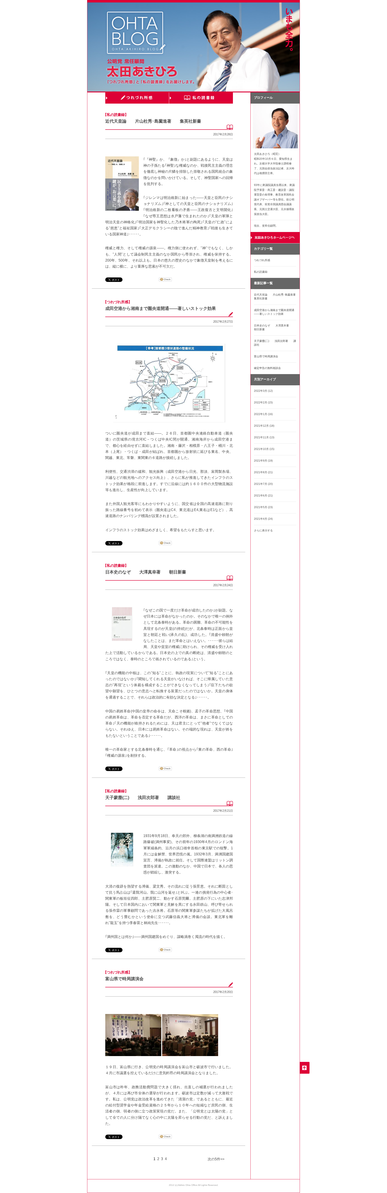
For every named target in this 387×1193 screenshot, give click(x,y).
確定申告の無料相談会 (267, 368)
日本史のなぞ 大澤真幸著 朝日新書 (145, 572)
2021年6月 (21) (263, 495)
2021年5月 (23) (263, 507)
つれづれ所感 (137, 98)
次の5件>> (216, 1159)
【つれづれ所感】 (117, 302)
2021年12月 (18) (264, 425)
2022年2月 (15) (263, 402)
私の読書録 (201, 98)
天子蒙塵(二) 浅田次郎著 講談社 (142, 797)
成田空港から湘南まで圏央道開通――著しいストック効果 (160, 308)
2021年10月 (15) (264, 449)
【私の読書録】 (115, 115)
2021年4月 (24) (263, 518)
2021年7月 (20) (263, 484)
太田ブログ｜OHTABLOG (136, 33)
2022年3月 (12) (263, 390)
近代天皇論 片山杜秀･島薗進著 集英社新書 (153, 121)
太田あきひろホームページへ (275, 237)
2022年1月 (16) (263, 414)
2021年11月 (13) (264, 437)
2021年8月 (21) (263, 472)
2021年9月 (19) (263, 460)
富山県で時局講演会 (124, 978)
